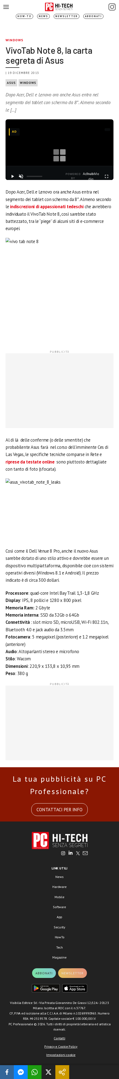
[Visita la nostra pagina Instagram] (63, 854)
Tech (59, 947)
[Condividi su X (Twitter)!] (48, 1072)
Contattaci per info (59, 810)
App (59, 917)
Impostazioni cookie (60, 1055)
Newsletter (66, 16)
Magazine (59, 957)
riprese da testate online (30, 462)
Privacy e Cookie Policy (60, 1046)
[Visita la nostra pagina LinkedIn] (70, 854)
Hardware (59, 887)
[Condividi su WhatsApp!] (35, 1072)
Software (59, 907)
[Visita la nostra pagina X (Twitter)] (78, 854)
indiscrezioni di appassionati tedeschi (47, 207)
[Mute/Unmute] (21, 176)
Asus (11, 83)
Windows (14, 40)
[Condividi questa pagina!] (62, 1072)
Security (59, 927)
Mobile (59, 897)
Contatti (59, 1038)
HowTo (59, 937)
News (43, 16)
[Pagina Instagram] (112, 7)
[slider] (34, 176)
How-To (24, 16)
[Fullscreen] (106, 176)
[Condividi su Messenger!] (21, 1072)
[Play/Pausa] (12, 176)
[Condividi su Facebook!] (7, 1072)
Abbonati (93, 16)
